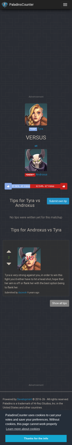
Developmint (24, 399)
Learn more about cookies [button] (23, 428)
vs (29, 257)
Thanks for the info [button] (36, 438)
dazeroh (22, 292)
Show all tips (59, 303)
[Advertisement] (36, 59)
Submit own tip (58, 201)
